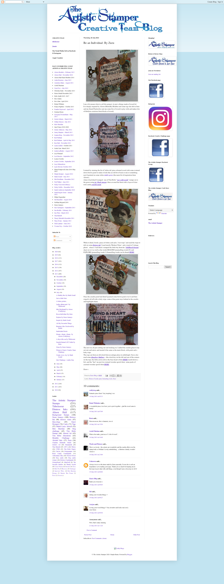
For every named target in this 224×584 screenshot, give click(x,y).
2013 (56, 274)
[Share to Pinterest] (120, 375)
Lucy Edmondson (59, 164)
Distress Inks (59, 409)
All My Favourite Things (64, 323)
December (60, 276)
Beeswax (64, 469)
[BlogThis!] (113, 375)
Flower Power (71, 455)
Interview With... (60, 471)
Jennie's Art (56, 445)
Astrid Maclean (94, 431)
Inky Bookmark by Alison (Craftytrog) (64, 310)
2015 (56, 267)
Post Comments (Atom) (99, 538)
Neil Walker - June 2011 (61, 182)
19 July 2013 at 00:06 (96, 472)
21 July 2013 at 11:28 (96, 525)
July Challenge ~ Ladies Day (65, 360)
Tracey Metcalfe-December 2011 (64, 218)
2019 (56, 255)
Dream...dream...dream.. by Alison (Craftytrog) (64, 335)
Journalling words (107, 379)
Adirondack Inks (57, 455)
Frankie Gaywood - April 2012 (64, 109)
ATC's (66, 447)
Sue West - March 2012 (61, 213)
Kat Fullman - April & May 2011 (64, 140)
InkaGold (67, 462)
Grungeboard (56, 462)
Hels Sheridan (58, 124)
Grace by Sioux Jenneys (63, 347)
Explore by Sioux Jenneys (64, 317)
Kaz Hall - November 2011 (62, 143)
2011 (56, 387)
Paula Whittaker (94, 403)
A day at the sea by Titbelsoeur (65, 339)
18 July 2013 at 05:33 (96, 396)
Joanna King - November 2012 (63, 135)
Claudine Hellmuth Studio (61, 442)
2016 (56, 264)
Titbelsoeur (58, 406)
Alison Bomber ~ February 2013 (64, 72)
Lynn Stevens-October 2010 (63, 167)
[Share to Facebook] (118, 375)
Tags (74, 424)
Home (112, 535)
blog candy (59, 458)
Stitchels (67, 466)
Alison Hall (59, 412)
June (58, 364)
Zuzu (114, 379)
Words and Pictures (95, 444)
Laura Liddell (58, 145)
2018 (56, 258)
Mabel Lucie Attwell (64, 426)
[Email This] (111, 375)
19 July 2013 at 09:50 (96, 513)
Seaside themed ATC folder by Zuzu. (65, 343)
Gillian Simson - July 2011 (62, 122)
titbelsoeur (55, 42)
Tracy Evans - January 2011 (62, 221)
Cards (65, 424)
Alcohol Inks (57, 440)
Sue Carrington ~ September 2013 (64, 207)
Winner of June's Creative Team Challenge (66, 351)
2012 (56, 383)
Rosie (91, 418)
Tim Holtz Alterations (61, 435)
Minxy (74, 447)
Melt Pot (56, 469)
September (60, 286)
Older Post (136, 535)
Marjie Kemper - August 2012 (63, 174)
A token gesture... (61, 301)
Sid (90, 491)
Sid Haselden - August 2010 (63, 200)
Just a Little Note (61, 298)
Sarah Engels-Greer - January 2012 (63, 193)
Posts (57, 236)
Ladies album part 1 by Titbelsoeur (63, 305)
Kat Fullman (58, 138)
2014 (56, 271)
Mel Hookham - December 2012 (64, 179)
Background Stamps (60, 415)
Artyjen (91, 504)
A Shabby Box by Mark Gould (65, 295)
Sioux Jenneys (58, 417)
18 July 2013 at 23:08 (96, 454)
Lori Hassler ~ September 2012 (64, 156)
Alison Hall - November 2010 (63, 75)
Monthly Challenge (60, 438)
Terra (74, 466)
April (58, 370)
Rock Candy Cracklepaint (61, 453)
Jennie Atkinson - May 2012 (63, 130)
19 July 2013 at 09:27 (96, 497)
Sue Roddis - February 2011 (63, 210)
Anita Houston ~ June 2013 (62, 80)
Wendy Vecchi (71, 464)
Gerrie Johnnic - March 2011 (63, 119)
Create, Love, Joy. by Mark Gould (64, 356)
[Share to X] (115, 375)
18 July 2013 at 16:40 (96, 437)
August (59, 289)
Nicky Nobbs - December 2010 (64, 187)
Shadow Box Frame (67, 473)
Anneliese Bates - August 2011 (64, 83)
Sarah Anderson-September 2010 (64, 190)
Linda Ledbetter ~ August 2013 (64, 151)
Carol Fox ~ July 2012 (61, 88)
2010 (56, 390)
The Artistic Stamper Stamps (64, 402)
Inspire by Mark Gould (63, 320)
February (59, 376)
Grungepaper (68, 451)
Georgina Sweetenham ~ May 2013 (63, 115)
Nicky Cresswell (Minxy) (62, 184)
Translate (164, 213)
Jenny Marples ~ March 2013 (63, 132)
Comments (58, 240)
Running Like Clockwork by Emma (65, 327)
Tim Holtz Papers (70, 449)
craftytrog (92, 390)
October (59, 283)
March (59, 373)
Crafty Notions (59, 466)
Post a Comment (92, 530)
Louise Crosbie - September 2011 (64, 161)
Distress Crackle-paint (95, 379)
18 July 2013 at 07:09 (96, 411)
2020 (56, 251)
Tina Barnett (58, 216)
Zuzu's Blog (93, 478)
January (59, 379)
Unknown (92, 461)
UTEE (58, 449)
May (58, 367)
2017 (56, 261)
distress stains (65, 419)
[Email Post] (106, 375)
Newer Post (87, 535)
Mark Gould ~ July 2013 (62, 177)
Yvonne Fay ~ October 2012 (63, 226)
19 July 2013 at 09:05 (96, 485)
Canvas (58, 451)
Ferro (53, 475)
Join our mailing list (154, 74)
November (60, 280)
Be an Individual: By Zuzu (64, 314)
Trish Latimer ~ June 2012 (62, 223)
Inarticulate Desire (61, 331)
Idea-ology (56, 422)
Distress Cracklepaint (67, 460)
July (58, 292)
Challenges (73, 469)
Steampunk (68, 445)
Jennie (54, 46)
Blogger (129, 554)
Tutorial (60, 475)
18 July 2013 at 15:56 (96, 424)
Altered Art (67, 433)
